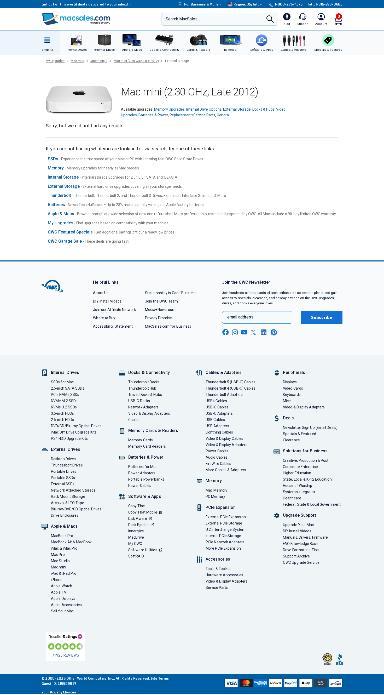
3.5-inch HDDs (62, 413)
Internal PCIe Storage (223, 536)
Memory (56, 168)
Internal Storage (63, 177)
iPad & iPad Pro (63, 573)
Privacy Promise (158, 318)
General (223, 115)
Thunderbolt (59, 195)
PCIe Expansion (221, 507)
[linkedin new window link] (264, 332)
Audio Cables (217, 457)
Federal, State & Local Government (312, 504)
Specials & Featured (299, 434)
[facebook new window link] (225, 332)
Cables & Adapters (224, 372)
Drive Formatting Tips (301, 550)
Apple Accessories (66, 605)
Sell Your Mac (62, 611)
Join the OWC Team (161, 301)
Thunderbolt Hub (142, 388)
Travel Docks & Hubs (145, 394)
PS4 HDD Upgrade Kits (69, 438)
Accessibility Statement (113, 326)
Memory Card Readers (147, 446)
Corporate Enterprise (300, 467)
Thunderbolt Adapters (224, 394)
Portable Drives (63, 471)
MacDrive (136, 537)
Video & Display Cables (224, 438)
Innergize (136, 531)
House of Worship (297, 485)
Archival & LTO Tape (67, 503)
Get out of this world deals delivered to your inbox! (86, 4)
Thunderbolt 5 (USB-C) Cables (231, 382)
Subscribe (321, 317)
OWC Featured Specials (70, 232)
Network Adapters (143, 407)
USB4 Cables (216, 401)
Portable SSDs (63, 478)
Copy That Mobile (142, 512)
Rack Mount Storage (68, 496)
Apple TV (58, 592)
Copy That (137, 506)
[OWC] (76, 19)
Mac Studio (60, 561)
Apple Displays (63, 598)
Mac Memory (217, 490)
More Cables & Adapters (226, 470)
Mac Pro (58, 554)
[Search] (270, 19)
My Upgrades (55, 61)
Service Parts (217, 587)
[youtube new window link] (244, 332)
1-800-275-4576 (288, 4)
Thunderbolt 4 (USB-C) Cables (231, 388)
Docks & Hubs (263, 109)
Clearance (291, 440)
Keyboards (292, 394)
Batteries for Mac (143, 467)
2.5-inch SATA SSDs (67, 388)
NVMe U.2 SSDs (64, 407)
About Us (100, 293)
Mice (287, 401)
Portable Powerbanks (146, 479)
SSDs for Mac (62, 382)
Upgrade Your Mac (298, 525)
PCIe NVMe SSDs (65, 394)
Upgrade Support (299, 515)
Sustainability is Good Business (170, 293)
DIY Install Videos (107, 301)
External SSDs (62, 484)
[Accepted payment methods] (282, 684)
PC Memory (215, 496)
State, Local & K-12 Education (307, 479)
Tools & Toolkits (218, 569)
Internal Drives (65, 372)
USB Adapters (217, 426)
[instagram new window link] (235, 332)
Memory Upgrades (169, 109)
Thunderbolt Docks (144, 382)
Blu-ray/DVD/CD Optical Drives (76, 509)
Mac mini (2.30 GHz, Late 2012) (136, 61)
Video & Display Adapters (149, 413)
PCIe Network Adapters (225, 542)
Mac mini (77, 61)
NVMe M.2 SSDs (64, 401)
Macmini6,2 (98, 61)
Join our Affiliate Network (114, 309)
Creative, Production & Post (305, 460)
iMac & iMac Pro (64, 548)
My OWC (135, 544)
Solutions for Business (305, 450)
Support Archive (296, 556)
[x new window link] (254, 332)
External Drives (65, 449)
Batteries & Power (153, 115)
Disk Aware (137, 518)
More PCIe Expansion (223, 548)
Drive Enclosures (64, 515)
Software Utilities (142, 550)
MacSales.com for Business (168, 326)
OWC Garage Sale (65, 241)
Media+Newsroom (160, 309)
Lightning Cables (219, 432)
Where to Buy (104, 318)
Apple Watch (61, 586)
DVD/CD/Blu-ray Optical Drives (76, 426)
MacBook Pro (62, 536)
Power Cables (139, 485)
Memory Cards (140, 440)
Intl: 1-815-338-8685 (325, 4)
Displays (290, 382)
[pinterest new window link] (274, 332)
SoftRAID (136, 556)
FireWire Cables (218, 464)
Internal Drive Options (204, 109)
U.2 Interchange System (226, 529)
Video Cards (293, 388)
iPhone (57, 580)
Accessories (218, 559)
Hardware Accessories (224, 575)
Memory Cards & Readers (153, 430)
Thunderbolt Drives (67, 465)
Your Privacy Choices (59, 692)
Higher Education (297, 473)
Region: (246, 4)
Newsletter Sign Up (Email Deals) (310, 427)
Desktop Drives (63, 459)
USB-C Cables (217, 407)
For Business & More (201, 4)
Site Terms (160, 678)
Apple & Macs (61, 213)
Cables (134, 420)
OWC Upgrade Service (301, 562)
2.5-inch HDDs (62, 420)
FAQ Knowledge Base (300, 544)
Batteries (56, 204)
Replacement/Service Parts (192, 115)
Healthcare (292, 498)
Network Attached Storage (73, 490)
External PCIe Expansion (226, 517)
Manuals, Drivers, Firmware (305, 537)
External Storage (237, 109)
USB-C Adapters (219, 413)
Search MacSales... (183, 18)
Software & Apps (144, 496)
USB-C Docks (139, 401)
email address (240, 317)
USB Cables (215, 420)
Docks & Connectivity (149, 372)
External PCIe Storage (224, 523)
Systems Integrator (299, 492)
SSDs (53, 158)
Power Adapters (141, 473)
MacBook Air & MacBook (71, 542)
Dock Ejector (138, 525)
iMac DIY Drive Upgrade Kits (73, 432)
